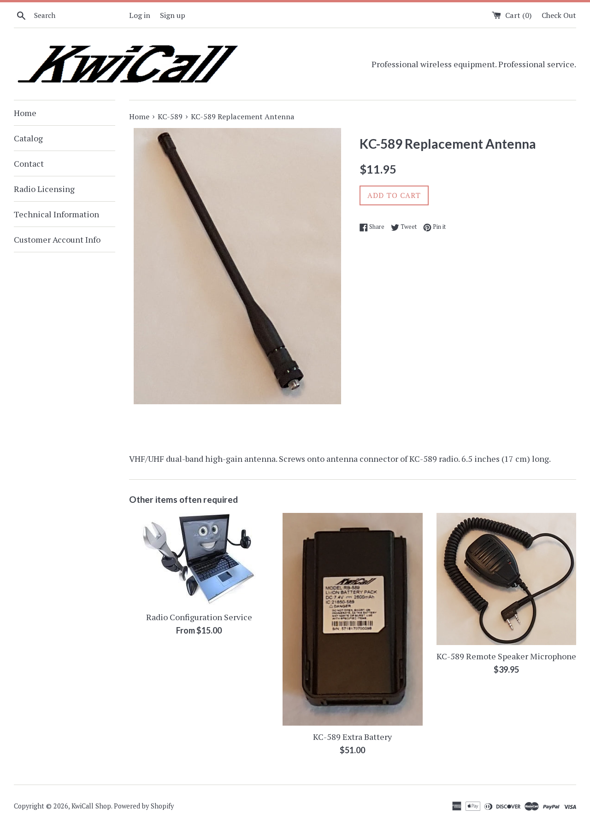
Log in (139, 15)
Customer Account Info (57, 239)
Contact (29, 163)
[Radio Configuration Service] (199, 559)
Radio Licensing (44, 188)
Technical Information (56, 214)
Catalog (28, 138)
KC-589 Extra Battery (352, 736)
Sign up (172, 15)
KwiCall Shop (91, 806)
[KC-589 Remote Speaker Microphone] (506, 579)
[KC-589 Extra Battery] (352, 619)
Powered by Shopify (144, 806)
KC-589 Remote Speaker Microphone (506, 656)
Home (25, 112)
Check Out (559, 15)
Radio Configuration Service (199, 616)
